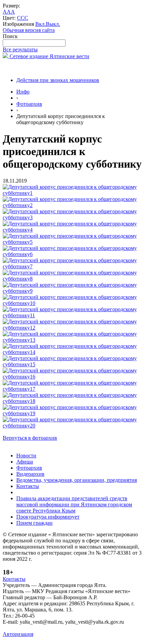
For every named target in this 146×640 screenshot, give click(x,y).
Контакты (27, 486)
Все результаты (20, 49)
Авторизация (18, 634)
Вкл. (40, 24)
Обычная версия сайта (29, 30)
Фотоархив (29, 104)
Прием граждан (34, 523)
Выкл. (53, 24)
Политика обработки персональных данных (54, 628)
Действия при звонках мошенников (57, 80)
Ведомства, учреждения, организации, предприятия (76, 480)
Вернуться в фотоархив (30, 438)
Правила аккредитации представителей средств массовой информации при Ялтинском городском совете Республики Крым (74, 504)
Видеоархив (30, 474)
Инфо (23, 92)
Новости (26, 455)
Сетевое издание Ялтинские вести (48, 56)
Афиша (24, 462)
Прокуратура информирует (47, 517)
